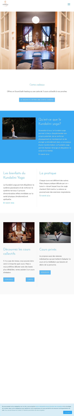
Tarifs (30, 279)
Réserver (45, 272)
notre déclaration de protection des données (49, 406)
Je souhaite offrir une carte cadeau (37, 100)
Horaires (9, 279)
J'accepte (68, 412)
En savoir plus (43, 154)
